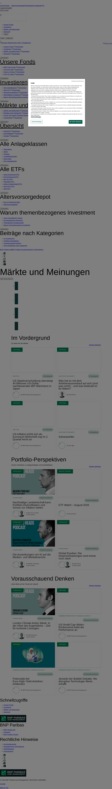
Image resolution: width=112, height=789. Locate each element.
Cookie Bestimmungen (36, 117)
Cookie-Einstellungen (37, 121)
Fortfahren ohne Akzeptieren (77, 81)
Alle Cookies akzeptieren (75, 121)
